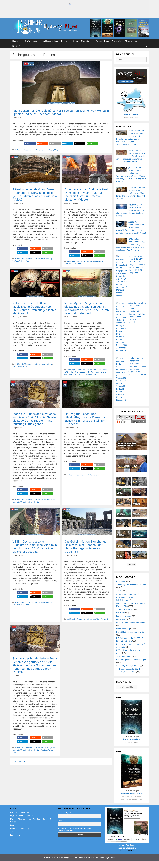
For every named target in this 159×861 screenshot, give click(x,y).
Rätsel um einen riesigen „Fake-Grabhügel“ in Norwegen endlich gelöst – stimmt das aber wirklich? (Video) (34, 194)
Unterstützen (87, 41)
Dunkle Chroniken (131, 739)
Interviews (120, 619)
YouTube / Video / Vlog (49, 150)
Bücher (64, 41)
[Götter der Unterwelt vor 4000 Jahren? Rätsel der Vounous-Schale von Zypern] (139, 492)
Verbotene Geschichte (131, 793)
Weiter (21, 761)
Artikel (43, 500)
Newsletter (117, 41)
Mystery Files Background (21, 816)
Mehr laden (131, 564)
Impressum (15, 835)
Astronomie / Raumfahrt (126, 594)
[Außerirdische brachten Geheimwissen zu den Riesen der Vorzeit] (123, 523)
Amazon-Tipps (102, 41)
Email (60, 821)
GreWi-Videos (31, 41)
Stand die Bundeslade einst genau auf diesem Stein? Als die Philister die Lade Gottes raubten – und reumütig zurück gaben (34, 419)
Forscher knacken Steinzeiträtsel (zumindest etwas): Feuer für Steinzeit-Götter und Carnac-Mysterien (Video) (86, 194)
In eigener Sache (123, 616)
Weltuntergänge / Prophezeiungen (131, 660)
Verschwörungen (123, 656)
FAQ (12, 825)
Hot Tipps (120, 613)
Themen (15, 41)
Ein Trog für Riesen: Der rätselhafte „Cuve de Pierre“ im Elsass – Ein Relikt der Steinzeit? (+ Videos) (85, 419)
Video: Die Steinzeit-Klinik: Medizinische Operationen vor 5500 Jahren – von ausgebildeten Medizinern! (34, 308)
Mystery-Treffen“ (132, 114)
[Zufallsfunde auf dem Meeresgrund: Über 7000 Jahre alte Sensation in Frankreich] (123, 513)
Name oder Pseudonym (66, 813)
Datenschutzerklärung (19, 828)
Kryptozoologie (125, 609)
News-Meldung (46, 259)
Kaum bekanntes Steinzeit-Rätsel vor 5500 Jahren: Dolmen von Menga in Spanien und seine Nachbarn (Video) (60, 112)
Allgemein (120, 581)
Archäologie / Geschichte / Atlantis (27, 150)
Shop (75, 41)
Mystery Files (131, 41)
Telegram (16, 46)
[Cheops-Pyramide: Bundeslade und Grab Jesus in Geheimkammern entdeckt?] (139, 513)
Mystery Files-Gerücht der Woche (130, 623)
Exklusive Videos (50, 41)
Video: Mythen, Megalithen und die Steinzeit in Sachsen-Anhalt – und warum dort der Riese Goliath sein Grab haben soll (86, 308)
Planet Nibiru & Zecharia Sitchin (130, 632)
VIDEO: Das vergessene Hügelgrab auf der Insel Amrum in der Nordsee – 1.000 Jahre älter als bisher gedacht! (34, 546)
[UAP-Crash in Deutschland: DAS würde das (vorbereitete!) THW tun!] (139, 555)
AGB (12, 832)
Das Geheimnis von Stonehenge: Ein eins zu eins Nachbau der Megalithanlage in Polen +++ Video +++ (85, 546)
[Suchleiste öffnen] (146, 45)
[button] (30, 143)
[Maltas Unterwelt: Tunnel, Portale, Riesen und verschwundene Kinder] (139, 502)
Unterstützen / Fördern (20, 812)
